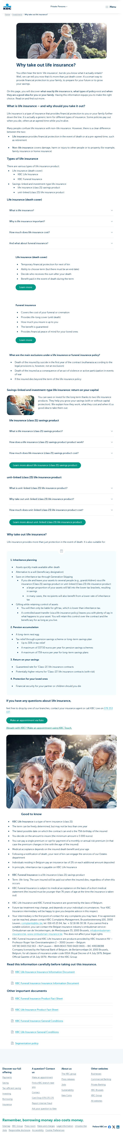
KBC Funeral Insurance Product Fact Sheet (39, 998)
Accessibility (38, 1130)
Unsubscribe (81, 1126)
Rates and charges (46, 1126)
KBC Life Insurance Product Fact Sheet (36, 1009)
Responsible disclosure (19, 1130)
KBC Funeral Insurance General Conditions (39, 1021)
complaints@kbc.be (31, 923)
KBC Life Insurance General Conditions (37, 1032)
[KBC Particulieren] (7, 6)
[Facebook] (109, 1126)
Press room (30, 1126)
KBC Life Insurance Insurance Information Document (45, 972)
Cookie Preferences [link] (54, 1130)
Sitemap (6, 1126)
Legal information (65, 1126)
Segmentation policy (26, 1043)
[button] (110, 7)
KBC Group (17, 1126)
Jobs (4, 1130)
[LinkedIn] (118, 1126)
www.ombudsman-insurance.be (44, 934)
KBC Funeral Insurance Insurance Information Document (47, 983)
